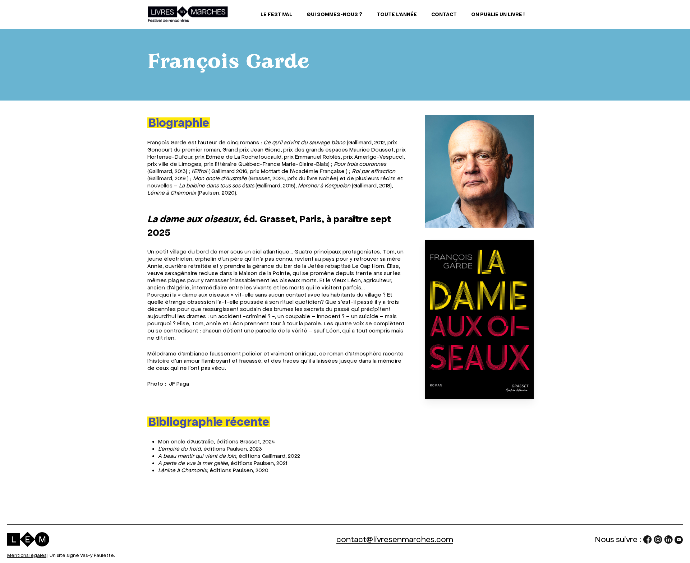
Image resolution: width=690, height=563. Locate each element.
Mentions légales (26, 555)
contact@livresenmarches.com (394, 539)
